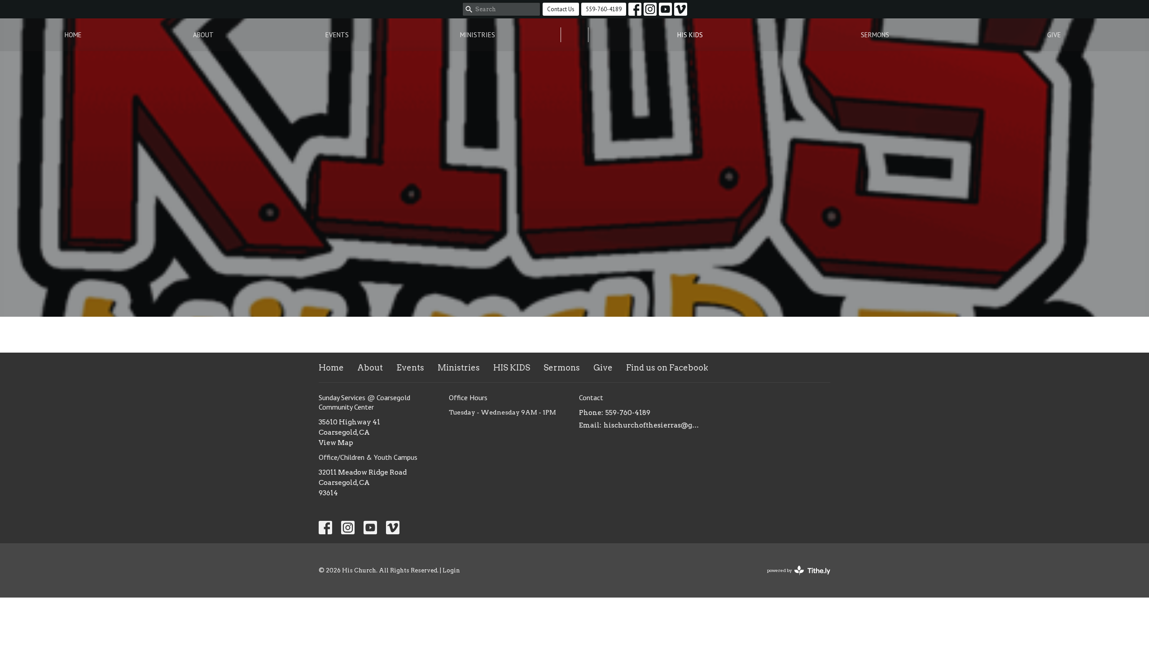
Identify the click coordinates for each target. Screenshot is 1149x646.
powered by (794, 578)
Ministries (477, 35)
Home (73, 35)
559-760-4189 (604, 9)
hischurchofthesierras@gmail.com (652, 425)
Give (1054, 35)
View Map (336, 443)
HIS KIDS (690, 35)
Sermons (875, 35)
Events (337, 35)
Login (451, 570)
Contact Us (560, 9)
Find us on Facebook (667, 367)
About (203, 35)
